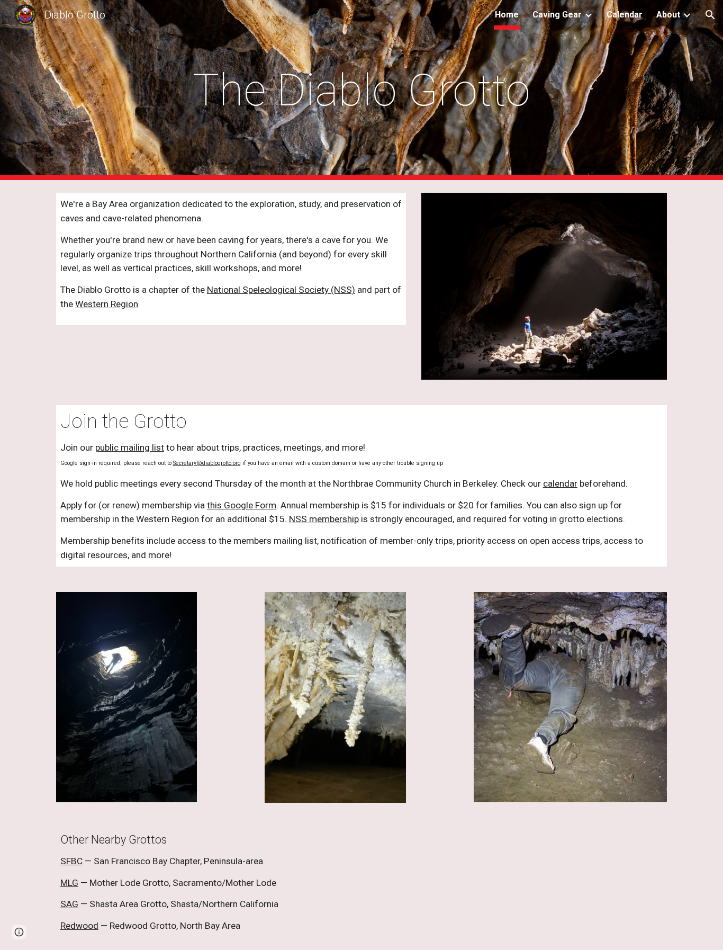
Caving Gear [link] (557, 15)
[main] (361, 90)
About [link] (668, 15)
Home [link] (507, 15)
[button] (710, 15)
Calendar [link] (625, 15)
